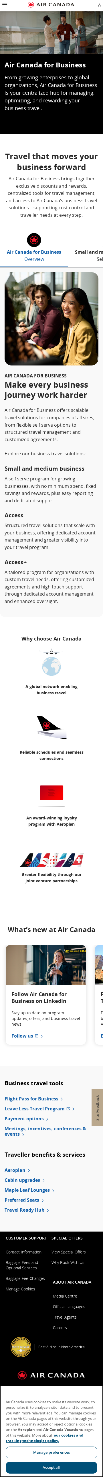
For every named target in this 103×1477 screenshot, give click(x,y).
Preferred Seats (22, 1200)
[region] (51, 1431)
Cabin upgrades (22, 1180)
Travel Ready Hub (24, 1210)
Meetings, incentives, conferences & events (45, 1131)
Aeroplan (15, 1170)
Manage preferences (51, 1452)
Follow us (27, 1036)
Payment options (24, 1118)
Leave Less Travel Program (51, 1109)
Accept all (51, 1467)
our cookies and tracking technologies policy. (44, 1438)
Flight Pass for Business (31, 1099)
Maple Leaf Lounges (27, 1190)
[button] (4, 4)
